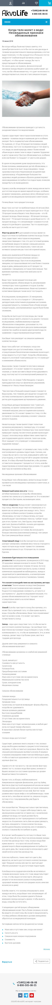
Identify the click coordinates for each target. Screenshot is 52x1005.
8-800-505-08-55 (40, 14)
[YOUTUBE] (32, 995)
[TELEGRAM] (26, 995)
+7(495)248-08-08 (39, 11)
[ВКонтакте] (20, 995)
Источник (47, 949)
